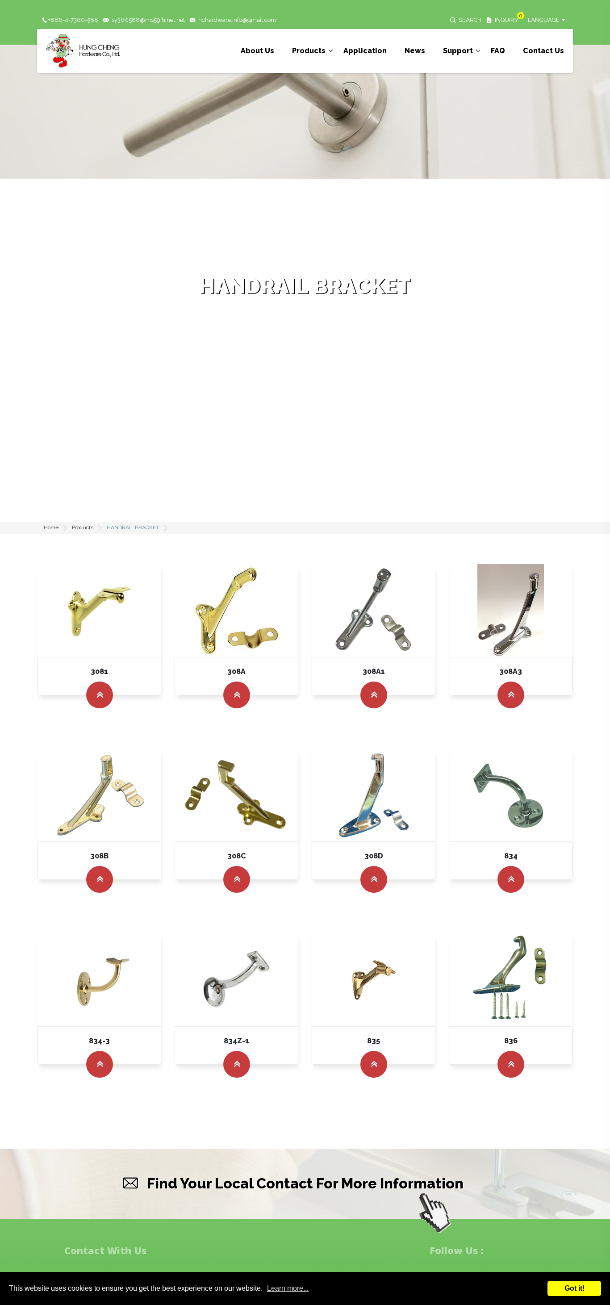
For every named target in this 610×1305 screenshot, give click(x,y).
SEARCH (470, 20)
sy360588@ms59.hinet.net (148, 20)
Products (309, 50)
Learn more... (288, 1288)
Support (458, 50)
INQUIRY (506, 20)
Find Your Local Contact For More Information (305, 1183)
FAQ (498, 50)
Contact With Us (105, 1250)
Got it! (574, 1288)
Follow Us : (456, 1250)
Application (365, 50)
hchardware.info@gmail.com (237, 20)
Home (51, 527)
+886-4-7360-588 (73, 20)
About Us (257, 50)
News (415, 50)
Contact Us (543, 50)
